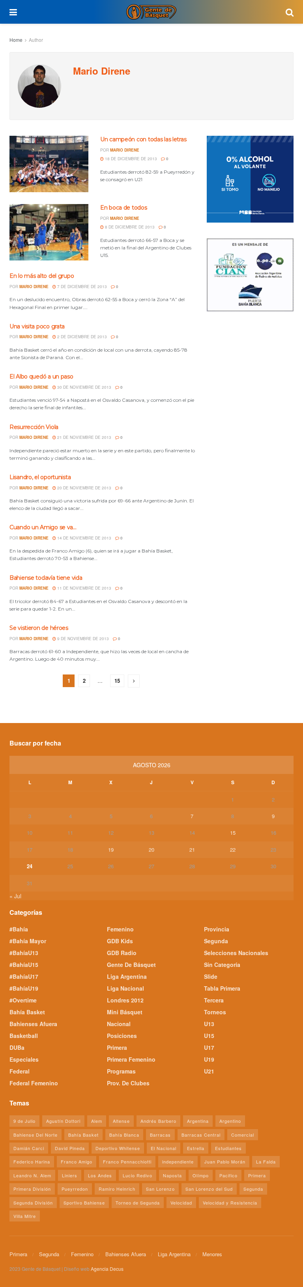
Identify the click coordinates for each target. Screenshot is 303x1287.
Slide (210, 976)
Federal (19, 1071)
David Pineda (70, 1148)
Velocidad (181, 1202)
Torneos (215, 1012)
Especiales (24, 1059)
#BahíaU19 (23, 988)
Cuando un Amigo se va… (43, 527)
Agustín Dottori (63, 1121)
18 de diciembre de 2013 (130, 158)
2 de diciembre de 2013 (81, 336)
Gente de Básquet (131, 965)
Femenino (120, 929)
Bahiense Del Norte (35, 1135)
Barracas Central (201, 1135)
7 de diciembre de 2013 (81, 286)
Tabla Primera (222, 988)
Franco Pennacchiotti (127, 1161)
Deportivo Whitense (117, 1148)
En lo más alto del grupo (41, 275)
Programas (121, 1071)
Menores (212, 1254)
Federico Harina (31, 1161)
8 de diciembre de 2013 (129, 227)
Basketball (23, 1036)
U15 (209, 1036)
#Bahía (18, 929)
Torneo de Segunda (138, 1202)
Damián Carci (28, 1148)
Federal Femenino (33, 1083)
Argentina (198, 1121)
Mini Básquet (124, 1012)
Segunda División (33, 1202)
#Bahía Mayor (27, 941)
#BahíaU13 (23, 953)
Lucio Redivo (137, 1175)
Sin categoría (222, 965)
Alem (96, 1121)
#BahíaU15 (23, 965)
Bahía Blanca (124, 1135)
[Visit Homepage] (151, 12)
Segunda (216, 941)
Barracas (160, 1135)
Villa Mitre (24, 1216)
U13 (209, 1024)
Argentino (230, 1121)
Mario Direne (124, 150)
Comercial (242, 1135)
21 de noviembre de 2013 (83, 437)
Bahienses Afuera (33, 1024)
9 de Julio (24, 1121)
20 (151, 849)
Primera (117, 1047)
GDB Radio (122, 953)
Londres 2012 (125, 1000)
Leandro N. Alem (32, 1175)
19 (111, 849)
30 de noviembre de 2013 (83, 387)
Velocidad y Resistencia (230, 1202)
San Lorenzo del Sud (209, 1189)
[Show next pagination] (134, 681)
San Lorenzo (160, 1189)
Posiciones (122, 1036)
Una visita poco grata (37, 326)
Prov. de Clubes (128, 1083)
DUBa (16, 1047)
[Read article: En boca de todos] (48, 232)
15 (117, 680)
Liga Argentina (127, 976)
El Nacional (163, 1148)
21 (192, 849)
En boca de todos (123, 207)
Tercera (214, 1000)
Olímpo (201, 1175)
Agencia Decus (107, 1268)
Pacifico (228, 1175)
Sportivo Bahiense (84, 1202)
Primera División (32, 1189)
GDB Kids (120, 941)
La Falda (266, 1161)
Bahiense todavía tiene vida (45, 577)
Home (15, 39)
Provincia (216, 929)
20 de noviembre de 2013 (83, 488)
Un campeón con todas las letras (143, 139)
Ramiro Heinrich (117, 1189)
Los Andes (100, 1175)
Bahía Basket (27, 1012)
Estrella (195, 1148)
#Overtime (23, 1000)
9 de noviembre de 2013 (82, 638)
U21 (209, 1071)
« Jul (15, 896)
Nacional (119, 1024)
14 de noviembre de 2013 (83, 538)
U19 (209, 1059)
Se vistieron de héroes (38, 627)
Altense (121, 1121)
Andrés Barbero (158, 1121)
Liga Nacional (125, 988)
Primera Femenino (131, 1059)
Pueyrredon (75, 1189)
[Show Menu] (13, 12)
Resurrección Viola (33, 427)
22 (233, 849)
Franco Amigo (76, 1161)
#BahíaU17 (23, 976)
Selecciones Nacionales (236, 953)
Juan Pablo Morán (224, 1161)
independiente (178, 1161)
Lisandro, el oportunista (40, 477)
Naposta (172, 1175)
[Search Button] (290, 12)
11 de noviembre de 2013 (83, 588)
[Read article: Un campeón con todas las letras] (48, 164)
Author (36, 39)
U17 (209, 1047)
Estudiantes (228, 1148)
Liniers (69, 1175)
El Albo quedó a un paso (41, 376)
